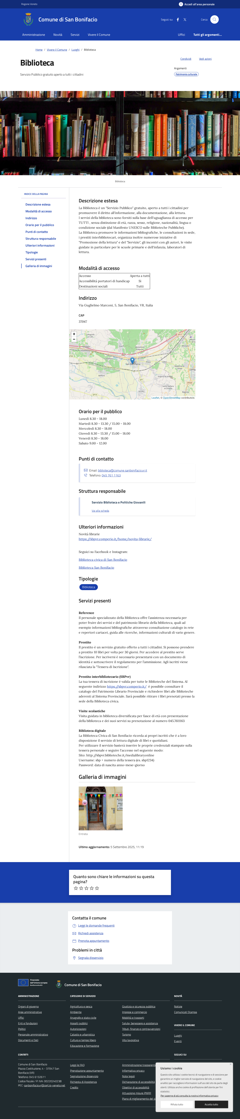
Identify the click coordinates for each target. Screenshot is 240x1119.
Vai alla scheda (100, 511)
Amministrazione (33, 34)
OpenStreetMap (172, 397)
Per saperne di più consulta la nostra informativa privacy (189, 1095)
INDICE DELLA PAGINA (36, 194)
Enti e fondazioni (28, 1023)
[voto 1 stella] (76, 888)
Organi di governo (28, 1006)
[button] (132, 360)
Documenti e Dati (28, 1040)
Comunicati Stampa (185, 1012)
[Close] (230, 1064)
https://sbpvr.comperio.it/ (127, 686)
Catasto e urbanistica (82, 1034)
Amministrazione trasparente (139, 1065)
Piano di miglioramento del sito (140, 1099)
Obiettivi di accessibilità (135, 1087)
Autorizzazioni (78, 1029)
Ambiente (76, 1012)
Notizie (178, 1006)
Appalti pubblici (79, 1023)
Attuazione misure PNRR (136, 1093)
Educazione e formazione (84, 1046)
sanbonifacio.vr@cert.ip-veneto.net (44, 1085)
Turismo (126, 1034)
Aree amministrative (30, 1012)
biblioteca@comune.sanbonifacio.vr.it (122, 470)
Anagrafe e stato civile (83, 1018)
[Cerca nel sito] (214, 19)
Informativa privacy (133, 1070)
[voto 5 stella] (97, 888)
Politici (22, 1029)
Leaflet (155, 397)
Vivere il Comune (99, 34)
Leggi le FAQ (77, 1065)
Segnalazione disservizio (84, 1076)
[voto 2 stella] (81, 888)
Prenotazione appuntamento (87, 1070)
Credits (74, 1087)
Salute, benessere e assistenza (140, 1023)
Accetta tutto (211, 1104)
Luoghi (178, 1035)
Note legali (128, 1076)
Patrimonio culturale (186, 74)
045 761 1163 (111, 475)
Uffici (181, 34)
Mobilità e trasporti (133, 1018)
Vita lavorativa (130, 1040)
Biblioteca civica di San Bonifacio (103, 560)
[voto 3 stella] (86, 888)
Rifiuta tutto (177, 1104)
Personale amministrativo (33, 1034)
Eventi (178, 1041)
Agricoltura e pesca (81, 1006)
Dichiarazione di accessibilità (138, 1082)
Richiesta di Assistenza (83, 1082)
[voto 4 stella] (91, 888)
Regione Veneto (29, 4)
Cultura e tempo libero (83, 1040)
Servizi (75, 34)
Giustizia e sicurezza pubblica (138, 1006)
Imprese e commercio (134, 1012)
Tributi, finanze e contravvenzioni (141, 1029)
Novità (57, 34)
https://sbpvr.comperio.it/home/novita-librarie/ (115, 539)
